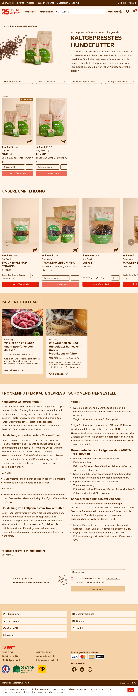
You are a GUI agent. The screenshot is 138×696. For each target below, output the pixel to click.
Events (20, 2)
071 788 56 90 (44, 652)
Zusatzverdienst (46, 2)
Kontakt (132, 2)
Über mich (113, 11)
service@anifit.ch (45, 656)
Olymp (77, 532)
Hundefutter (30, 11)
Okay (131, 690)
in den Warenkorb (20, 284)
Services (61, 2)
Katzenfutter (46, 11)
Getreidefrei (26, 99)
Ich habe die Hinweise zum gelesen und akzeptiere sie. (97, 580)
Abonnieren (97, 588)
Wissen (30, 2)
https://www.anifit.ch (47, 660)
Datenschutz (113, 578)
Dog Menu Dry (8, 554)
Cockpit (122, 2)
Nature (127, 425)
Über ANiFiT (8, 2)
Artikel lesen (12, 370)
